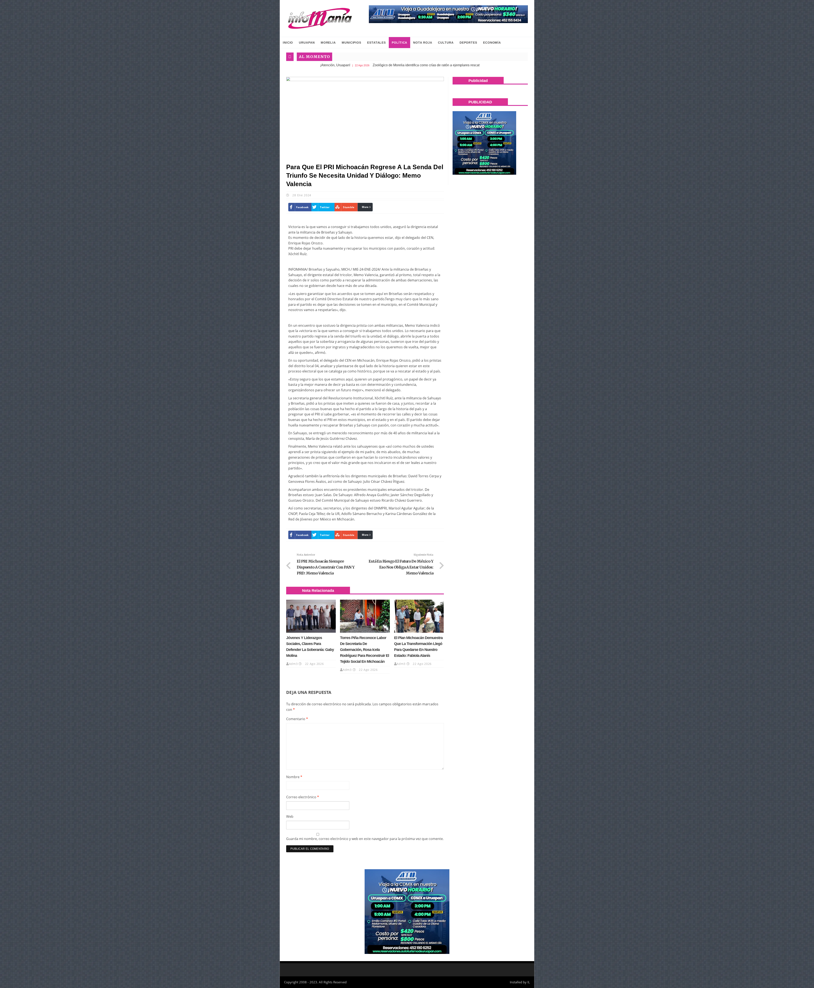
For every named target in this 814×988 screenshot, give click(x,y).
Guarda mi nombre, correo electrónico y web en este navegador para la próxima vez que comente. (365, 838)
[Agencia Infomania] (320, 18)
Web (289, 816)
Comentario (297, 719)
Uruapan (307, 42)
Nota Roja (422, 42)
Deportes (468, 42)
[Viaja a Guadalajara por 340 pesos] (448, 14)
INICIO (288, 42)
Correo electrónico (302, 797)
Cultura (445, 42)
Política (399, 42)
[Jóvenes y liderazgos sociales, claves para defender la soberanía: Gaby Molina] (311, 616)
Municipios (351, 42)
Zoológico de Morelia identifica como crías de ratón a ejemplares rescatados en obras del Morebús (381, 65)
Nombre (294, 777)
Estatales (376, 42)
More (365, 207)
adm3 (293, 664)
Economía (492, 42)
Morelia (328, 42)
